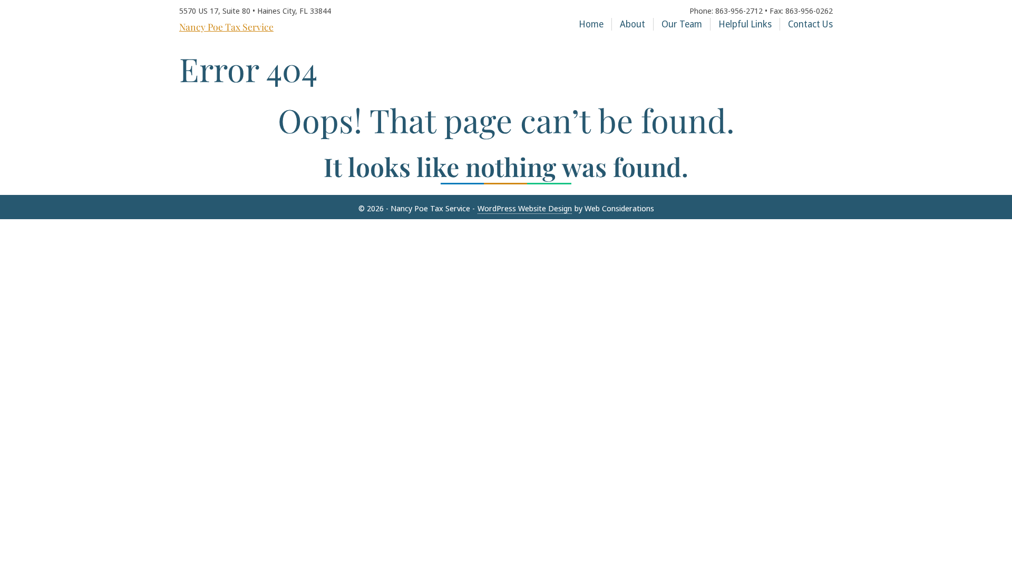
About (632, 24)
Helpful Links (745, 24)
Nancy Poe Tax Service (226, 27)
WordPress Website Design (525, 208)
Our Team (681, 24)
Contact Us (810, 24)
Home (591, 24)
